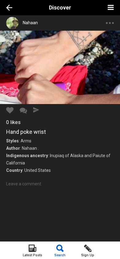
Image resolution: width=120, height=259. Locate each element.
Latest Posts (32, 255)
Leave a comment (23, 183)
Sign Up (87, 255)
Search (60, 255)
